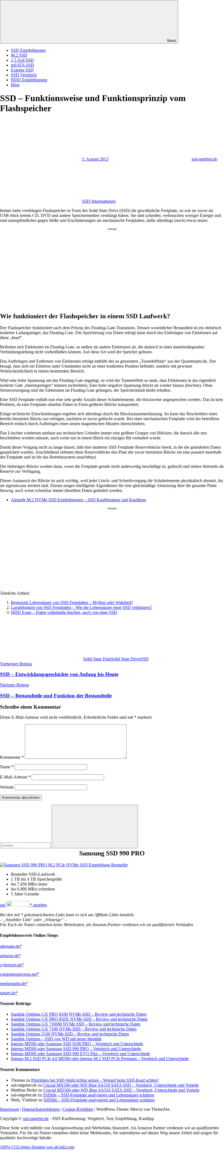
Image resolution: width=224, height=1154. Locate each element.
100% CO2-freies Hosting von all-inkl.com (37, 1147)
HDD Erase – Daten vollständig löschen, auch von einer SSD (64, 612)
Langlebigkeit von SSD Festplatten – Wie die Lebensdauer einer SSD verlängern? (81, 607)
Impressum (9, 1109)
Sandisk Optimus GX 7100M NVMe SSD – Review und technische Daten (75, 1024)
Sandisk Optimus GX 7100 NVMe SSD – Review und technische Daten (74, 1029)
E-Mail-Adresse (15, 777)
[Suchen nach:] (26, 845)
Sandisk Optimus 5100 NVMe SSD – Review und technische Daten (70, 1034)
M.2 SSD (19, 55)
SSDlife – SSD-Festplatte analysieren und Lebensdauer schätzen (98, 1095)
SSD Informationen (99, 201)
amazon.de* (10, 955)
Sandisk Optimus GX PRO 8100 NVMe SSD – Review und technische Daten (78, 1014)
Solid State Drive (125, 659)
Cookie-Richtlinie (78, 1109)
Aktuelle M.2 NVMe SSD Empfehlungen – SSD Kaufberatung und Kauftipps (78, 499)
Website (7, 787)
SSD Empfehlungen (28, 50)
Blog (15, 84)
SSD (144, 659)
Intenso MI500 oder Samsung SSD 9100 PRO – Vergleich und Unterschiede (77, 1043)
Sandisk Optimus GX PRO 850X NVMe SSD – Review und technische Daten (79, 1019)
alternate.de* (11, 946)
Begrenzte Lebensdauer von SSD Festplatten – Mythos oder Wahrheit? (72, 602)
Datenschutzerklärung (41, 1109)
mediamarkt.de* (14, 983)
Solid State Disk (97, 659)
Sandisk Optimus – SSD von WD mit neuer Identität (56, 1038)
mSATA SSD (22, 65)
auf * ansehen (23, 905)
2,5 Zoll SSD (22, 60)
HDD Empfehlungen (29, 80)
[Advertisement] (112, 268)
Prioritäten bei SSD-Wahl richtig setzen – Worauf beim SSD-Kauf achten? (95, 1080)
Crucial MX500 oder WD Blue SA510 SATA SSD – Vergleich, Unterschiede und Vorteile (121, 1085)
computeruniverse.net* (19, 974)
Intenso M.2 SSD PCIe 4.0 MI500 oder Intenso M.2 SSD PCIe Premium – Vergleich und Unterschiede (100, 1058)
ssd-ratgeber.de (204, 159)
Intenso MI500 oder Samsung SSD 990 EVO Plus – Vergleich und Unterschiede (80, 1053)
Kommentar (12, 757)
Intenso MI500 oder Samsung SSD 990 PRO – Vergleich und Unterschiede (76, 1048)
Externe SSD (22, 70)
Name (7, 766)
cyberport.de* (12, 965)
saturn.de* (9, 992)
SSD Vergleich (24, 75)
